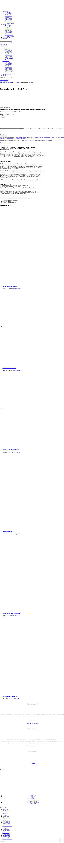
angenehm (22, 138)
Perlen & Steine (9, 20)
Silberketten (5, 24)
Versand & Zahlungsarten (33, 799)
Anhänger (32, 137)
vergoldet (54, 137)
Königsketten (8, 17)
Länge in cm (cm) (4, 114)
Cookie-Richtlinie (33, 801)
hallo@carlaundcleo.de (32, 723)
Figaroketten (8, 13)
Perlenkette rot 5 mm (9, 368)
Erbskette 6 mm (7, 531)
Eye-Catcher (38, 137)
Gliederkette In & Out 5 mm (11, 613)
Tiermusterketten (9, 23)
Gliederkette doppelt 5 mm (11, 449)
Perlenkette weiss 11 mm (10, 696)
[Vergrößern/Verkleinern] (0, 841)
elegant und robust (14, 138)
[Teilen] (3, 841)
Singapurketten (9, 22)
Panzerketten (8, 19)
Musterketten (8, 18)
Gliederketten (8, 14)
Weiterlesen (16, 698)
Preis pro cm (28, 138)
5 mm (7, 138)
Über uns (4, 38)
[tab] (33, 145)
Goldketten (5, 11)
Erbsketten (8, 12)
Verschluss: (3, 117)
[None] (9, 127)
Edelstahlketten (6, 37)
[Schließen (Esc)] (4, 841)
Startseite (2, 82)
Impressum (33, 803)
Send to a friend (7, 142)
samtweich (2, 138)
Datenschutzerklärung (33, 802)
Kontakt (33, 796)
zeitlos (43, 137)
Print (1, 142)
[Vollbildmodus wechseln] (1, 841)
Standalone (48, 137)
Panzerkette (60, 137)
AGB (33, 797)
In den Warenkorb (3, 135)
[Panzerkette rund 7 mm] (32, 95)
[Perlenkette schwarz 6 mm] (32, 102)
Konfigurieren (16, 288)
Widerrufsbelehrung (33, 800)
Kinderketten (8, 16)
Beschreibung (6, 145)
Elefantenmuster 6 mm (9, 286)
